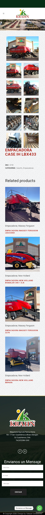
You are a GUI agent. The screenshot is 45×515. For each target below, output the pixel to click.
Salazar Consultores (34, 514)
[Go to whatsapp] (39, 508)
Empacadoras (28, 168)
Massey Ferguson (26, 226)
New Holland (24, 275)
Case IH (19, 168)
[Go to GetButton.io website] (39, 512)
